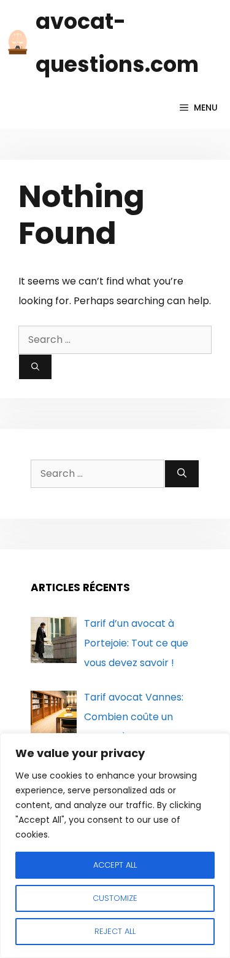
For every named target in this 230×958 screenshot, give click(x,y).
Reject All (115, 931)
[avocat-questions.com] (17, 43)
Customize (115, 898)
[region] (115, 845)
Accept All (115, 865)
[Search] (35, 367)
